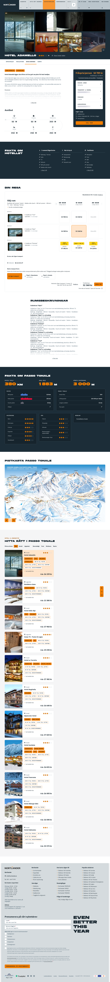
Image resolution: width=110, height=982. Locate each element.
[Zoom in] (101, 588)
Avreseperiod (82, 104)
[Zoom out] (101, 591)
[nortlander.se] (12, 868)
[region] (80, 574)
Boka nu (98, 284)
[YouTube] (34, 976)
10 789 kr (98, 73)
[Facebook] (28, 976)
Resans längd (82, 82)
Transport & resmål (84, 90)
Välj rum (89, 122)
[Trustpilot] (20, 976)
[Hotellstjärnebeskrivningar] (48, 55)
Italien (63, 55)
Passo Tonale (57, 55)
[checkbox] (38, 939)
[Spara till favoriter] (103, 50)
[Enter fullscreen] (101, 595)
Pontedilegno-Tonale (82, 419)
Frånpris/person (84, 73)
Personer (80, 97)
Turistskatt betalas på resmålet (87, 78)
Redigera (75, 284)
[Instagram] (31, 976)
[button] (31, 218)
